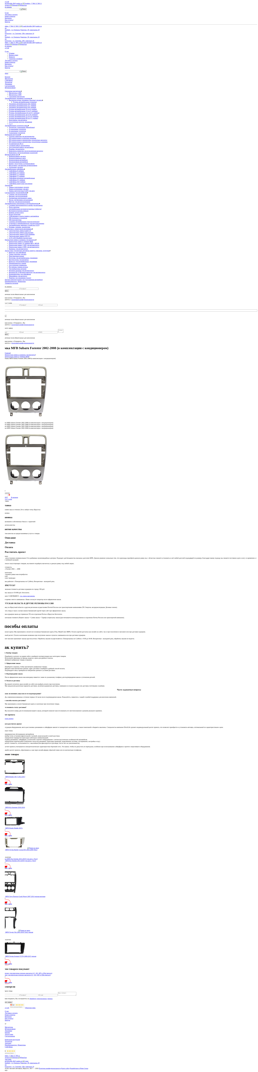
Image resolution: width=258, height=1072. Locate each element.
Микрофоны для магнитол (18, 276)
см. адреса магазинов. (27, 596)
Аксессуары (9, 1034)
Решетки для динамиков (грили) (20, 278)
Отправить (5, 291)
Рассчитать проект (7, 718)
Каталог (7, 77)
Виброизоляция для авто (17, 156)
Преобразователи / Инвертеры (15, 281)
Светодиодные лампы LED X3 (19, 236)
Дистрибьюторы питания (17, 269)
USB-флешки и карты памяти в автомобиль (24, 216)
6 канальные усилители (17, 133)
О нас (7, 13)
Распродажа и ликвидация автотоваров (18, 229)
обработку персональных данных (41, 998)
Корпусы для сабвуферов (17, 252)
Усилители (8, 82)
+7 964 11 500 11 (36, 3)
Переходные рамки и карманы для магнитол (20, 240)
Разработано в (79, 1068)
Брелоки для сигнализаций (18, 196)
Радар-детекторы (14, 214)
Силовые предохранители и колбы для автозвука (26, 205)
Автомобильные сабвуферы (14, 169)
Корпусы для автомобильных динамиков (23, 261)
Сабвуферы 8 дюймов (16, 171)
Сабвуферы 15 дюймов (17, 176)
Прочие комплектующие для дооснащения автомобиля (24, 280)
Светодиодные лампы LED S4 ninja (21, 232)
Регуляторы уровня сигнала (18, 267)
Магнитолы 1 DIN (15, 93)
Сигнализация (10, 86)
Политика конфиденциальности (50, 1068)
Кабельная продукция (12, 134)
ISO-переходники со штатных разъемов (22, 138)
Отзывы (11, 53)
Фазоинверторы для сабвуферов (20, 274)
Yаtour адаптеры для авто (17, 254)
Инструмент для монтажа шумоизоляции (23, 165)
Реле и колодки (14, 207)
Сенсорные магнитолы (13, 91)
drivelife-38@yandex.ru (15, 3)
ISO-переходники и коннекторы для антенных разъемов (28, 142)
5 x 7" (11, 124)
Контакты (8, 18)
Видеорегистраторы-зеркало (18, 211)
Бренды (7, 22)
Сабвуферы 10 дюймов (17, 173)
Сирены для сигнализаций (18, 194)
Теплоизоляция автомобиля (18, 162)
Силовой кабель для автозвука (19, 145)
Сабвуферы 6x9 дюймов (17, 182)
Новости (12, 57)
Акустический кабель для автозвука (21, 147)
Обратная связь (30, 1008)
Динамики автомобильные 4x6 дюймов (22, 104)
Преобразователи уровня (17, 263)
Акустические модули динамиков (20, 122)
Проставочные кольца (16, 256)
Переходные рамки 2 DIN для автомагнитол (24, 247)
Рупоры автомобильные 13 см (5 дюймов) (23, 111)
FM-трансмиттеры (15, 220)
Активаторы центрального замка (20, 198)
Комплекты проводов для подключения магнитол (26, 151)
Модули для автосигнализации (19, 202)
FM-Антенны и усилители (18, 218)
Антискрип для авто (16, 167)
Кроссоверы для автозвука (18, 120)
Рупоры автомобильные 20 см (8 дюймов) (23, 115)
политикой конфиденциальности (22, 299)
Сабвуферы (9, 80)
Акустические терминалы (18, 265)
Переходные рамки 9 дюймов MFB (21, 241)
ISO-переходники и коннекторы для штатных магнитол (28, 140)
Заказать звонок (6, 7)
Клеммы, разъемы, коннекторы (19, 227)
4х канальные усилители (17, 131)
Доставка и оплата (11, 14)
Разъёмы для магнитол (16, 149)
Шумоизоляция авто (12, 154)
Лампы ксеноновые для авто (19, 189)
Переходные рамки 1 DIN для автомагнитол (24, 245)
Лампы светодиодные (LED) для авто (22, 191)
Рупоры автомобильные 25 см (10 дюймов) (23, 116)
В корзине (14, 497)
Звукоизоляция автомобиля (18, 160)
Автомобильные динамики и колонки (18, 98)
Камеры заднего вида (16, 212)
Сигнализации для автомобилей (16, 192)
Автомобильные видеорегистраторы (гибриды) (25, 209)
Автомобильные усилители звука (16, 125)
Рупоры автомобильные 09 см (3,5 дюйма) (23, 118)
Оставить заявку (7, 1002)
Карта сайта (65, 1068)
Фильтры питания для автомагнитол (21, 270)
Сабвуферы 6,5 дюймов (17, 180)
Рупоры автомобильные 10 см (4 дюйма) (23, 109)
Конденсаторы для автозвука (19, 260)
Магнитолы (9, 78)
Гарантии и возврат (15, 59)
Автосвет (8, 185)
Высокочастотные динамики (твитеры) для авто (25, 100)
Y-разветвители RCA (16, 144)
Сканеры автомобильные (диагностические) (24, 221)
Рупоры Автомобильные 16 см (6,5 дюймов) (24, 113)
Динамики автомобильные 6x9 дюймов (22, 107)
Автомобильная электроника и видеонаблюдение (22, 203)
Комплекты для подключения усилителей (23, 153)
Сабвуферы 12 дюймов (17, 174)
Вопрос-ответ (13, 55)
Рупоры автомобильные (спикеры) (25, 102)
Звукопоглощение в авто (17, 158)
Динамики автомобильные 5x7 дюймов (22, 105)
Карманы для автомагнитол (18, 249)
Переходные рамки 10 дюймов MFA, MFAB (24, 243)
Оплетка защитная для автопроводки (21, 136)
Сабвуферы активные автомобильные (22, 178)
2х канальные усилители (17, 129)
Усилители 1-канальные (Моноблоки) (22, 127)
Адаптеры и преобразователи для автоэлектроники (26, 223)
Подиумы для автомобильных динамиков (23, 258)
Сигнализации (10, 1036)
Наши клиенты (10, 16)
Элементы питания (11, 283)
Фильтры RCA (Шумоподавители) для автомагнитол (27, 272)
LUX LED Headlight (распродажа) (20, 238)
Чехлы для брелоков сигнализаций (21, 200)
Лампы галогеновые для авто (19, 187)
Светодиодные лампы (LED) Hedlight (22, 234)
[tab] (131, 537)
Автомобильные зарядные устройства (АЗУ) (24, 225)
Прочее (7, 1032)
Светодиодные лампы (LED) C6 (20, 231)
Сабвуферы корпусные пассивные (20, 183)
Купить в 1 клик (6, 499)
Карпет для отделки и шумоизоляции (22, 163)
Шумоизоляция (10, 88)
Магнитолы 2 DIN (15, 95)
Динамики (8, 84)
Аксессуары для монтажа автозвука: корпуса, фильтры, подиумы (27, 251)
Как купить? (9, 20)
